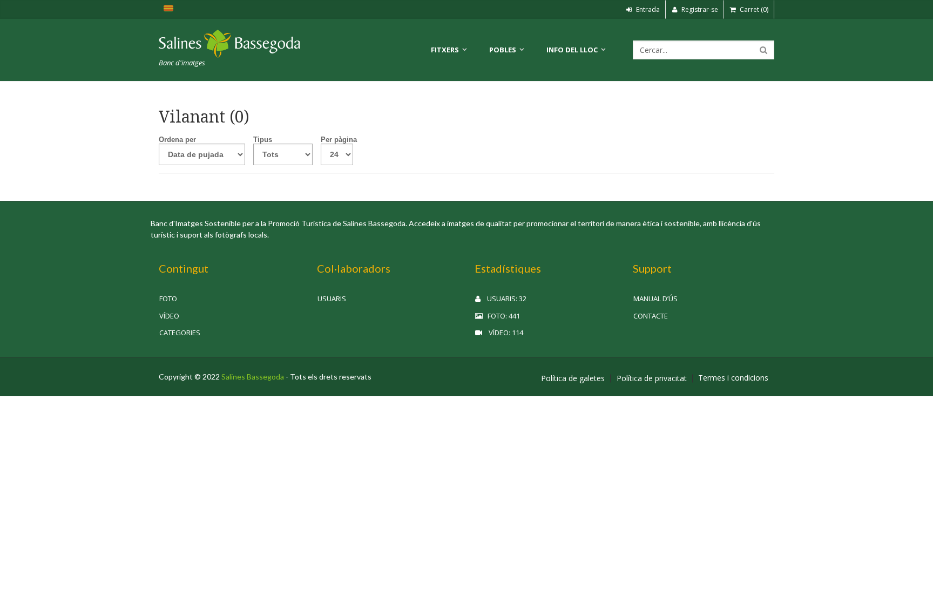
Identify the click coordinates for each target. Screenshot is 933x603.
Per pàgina (339, 139)
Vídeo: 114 (502, 332)
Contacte (650, 316)
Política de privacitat (652, 378)
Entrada (647, 9)
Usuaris (331, 298)
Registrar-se (699, 9)
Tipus (262, 139)
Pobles (502, 50)
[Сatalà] (168, 10)
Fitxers (445, 50)
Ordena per (177, 139)
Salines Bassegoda (252, 376)
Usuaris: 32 (503, 298)
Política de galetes (573, 378)
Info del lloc (572, 50)
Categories (179, 332)
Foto (168, 298)
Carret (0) (753, 9)
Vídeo (169, 316)
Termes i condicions (733, 378)
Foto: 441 (501, 316)
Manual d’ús (655, 298)
